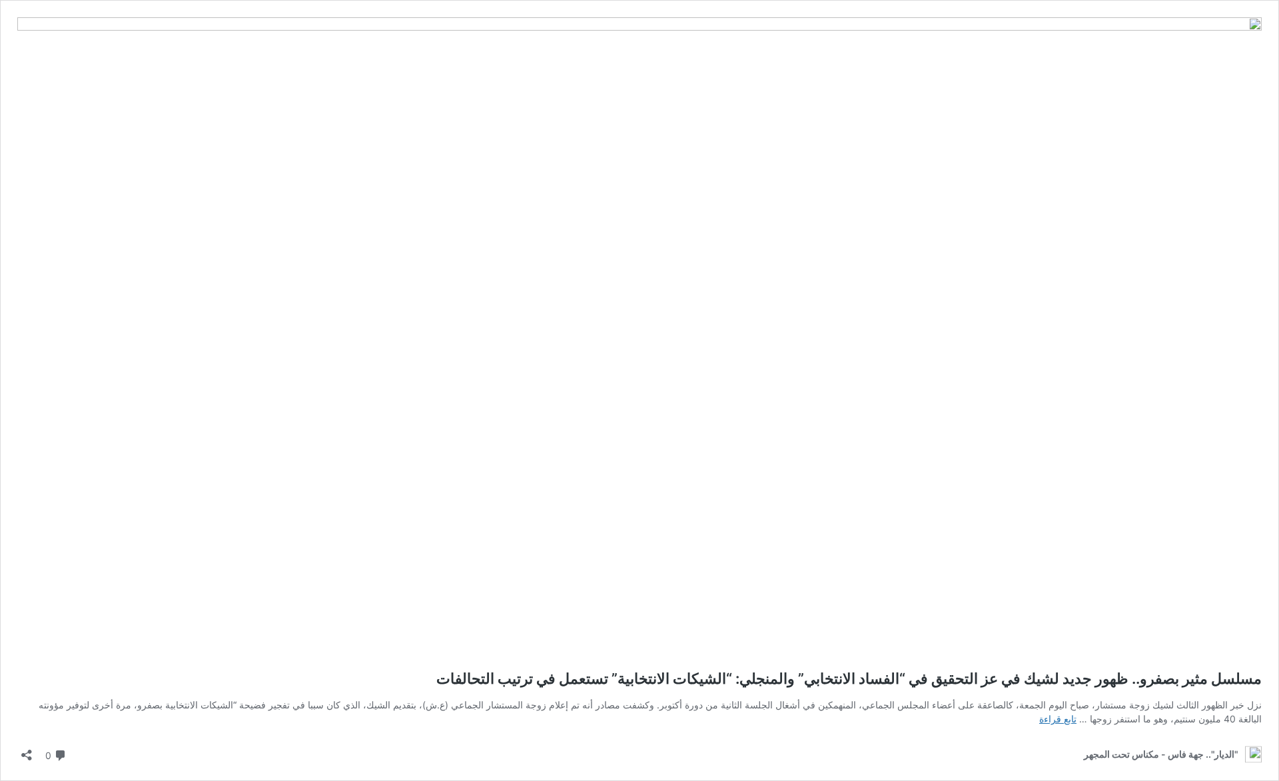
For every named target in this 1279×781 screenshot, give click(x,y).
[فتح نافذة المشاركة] (26, 750)
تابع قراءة (1057, 718)
